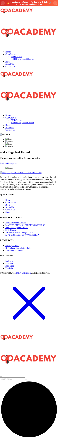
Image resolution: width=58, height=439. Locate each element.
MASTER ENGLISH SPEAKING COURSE (25, 225)
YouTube (9, 268)
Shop (7, 212)
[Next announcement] (55, 3)
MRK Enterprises (23, 273)
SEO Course (10, 230)
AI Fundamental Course (15, 223)
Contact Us (10, 66)
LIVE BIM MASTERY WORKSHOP (22, 235)
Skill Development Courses (22, 59)
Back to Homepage (8, 163)
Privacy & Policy (12, 245)
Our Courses (10, 54)
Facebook (9, 263)
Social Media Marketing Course (19, 232)
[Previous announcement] (3, 3)
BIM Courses (16, 56)
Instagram (9, 266)
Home (8, 52)
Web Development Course (16, 227)
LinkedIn (9, 261)
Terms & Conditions (14, 250)
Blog (7, 61)
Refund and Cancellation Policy (19, 248)
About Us (9, 64)
